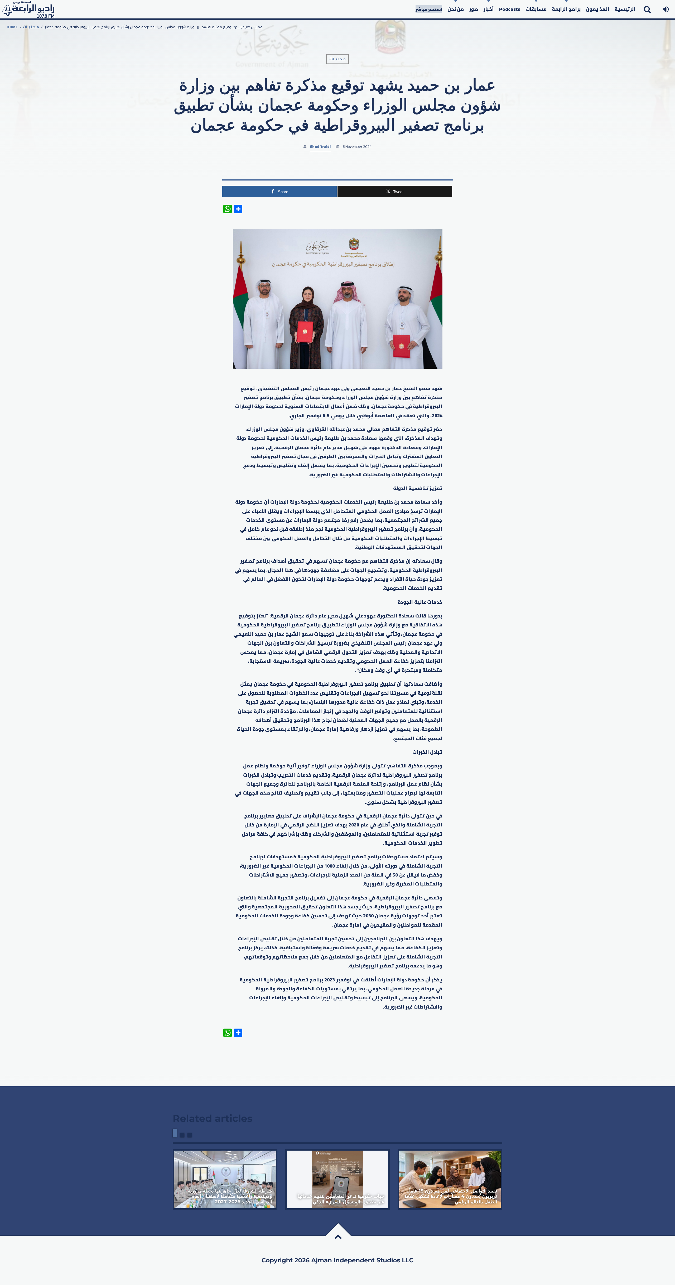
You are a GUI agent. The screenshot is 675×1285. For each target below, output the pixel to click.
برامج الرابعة (566, 9)
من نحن (455, 9)
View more (225, 1179)
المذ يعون (597, 9)
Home (12, 26)
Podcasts (509, 9)
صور (473, 9)
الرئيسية (625, 9)
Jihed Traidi (320, 146)
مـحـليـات (31, 26)
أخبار (488, 9)
